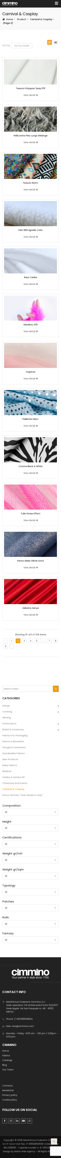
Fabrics (6, 1055)
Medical (6, 771)
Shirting (6, 717)
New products (10, 759)
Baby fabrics (9, 765)
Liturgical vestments (14, 747)
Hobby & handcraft (13, 777)
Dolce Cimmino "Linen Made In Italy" (22, 795)
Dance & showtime (13, 741)
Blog (4, 1064)
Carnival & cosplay (13, 789)
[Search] (56, 689)
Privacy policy (9, 1095)
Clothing (7, 711)
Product (21, 19)
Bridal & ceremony (13, 729)
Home (9, 19)
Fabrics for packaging (15, 735)
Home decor (9, 723)
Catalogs (7, 1060)
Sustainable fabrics (13, 753)
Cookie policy (9, 1099)
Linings (6, 705)
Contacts (7, 1085)
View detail (29, 95)
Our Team (8, 1069)
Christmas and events (14, 783)
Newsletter (8, 1090)
